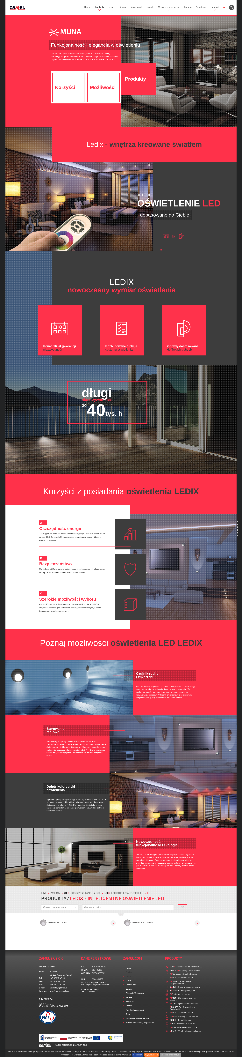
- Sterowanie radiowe (182, 1024)
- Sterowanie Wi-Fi (181, 978)
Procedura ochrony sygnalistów (140, 1022)
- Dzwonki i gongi (180, 1020)
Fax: (41, 985)
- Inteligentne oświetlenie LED (82, 893)
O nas (123, 7)
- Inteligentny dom (182, 990)
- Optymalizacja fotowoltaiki (183, 1008)
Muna (147, 893)
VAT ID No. (85, 973)
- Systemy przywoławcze (184, 1016)
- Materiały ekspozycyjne (183, 1027)
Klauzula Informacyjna (171, 1055)
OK (182, 907)
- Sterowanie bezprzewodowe (180, 982)
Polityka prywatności (135, 1010)
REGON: (84, 970)
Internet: (43, 991)
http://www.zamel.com (60, 991)
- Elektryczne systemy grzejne (183, 999)
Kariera (188, 7)
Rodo (128, 1014)
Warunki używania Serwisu (137, 1018)
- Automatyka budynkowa (183, 974)
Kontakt (215, 7)
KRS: (83, 979)
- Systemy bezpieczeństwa (185, 987)
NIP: (83, 967)
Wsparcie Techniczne (169, 7)
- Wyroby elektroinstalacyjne (185, 1031)
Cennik (150, 7)
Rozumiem (137, 1055)
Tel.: (41, 978)
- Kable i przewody (180, 994)
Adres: (42, 972)
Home (87, 7)
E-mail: (42, 988)
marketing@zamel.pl (58, 988)
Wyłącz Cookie (151, 1055)
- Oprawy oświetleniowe (185, 970)
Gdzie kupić (136, 7)
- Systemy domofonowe (184, 1003)
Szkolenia (201, 7)
